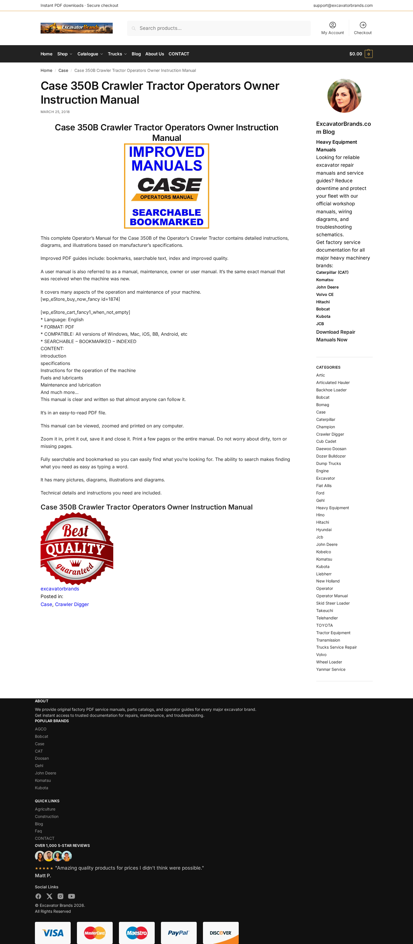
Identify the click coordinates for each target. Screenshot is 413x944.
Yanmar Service (330, 669)
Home (46, 70)
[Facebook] (38, 897)
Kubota (323, 566)
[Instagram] (60, 897)
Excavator (325, 478)
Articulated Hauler (333, 382)
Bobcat (323, 397)
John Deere (326, 544)
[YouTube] (71, 897)
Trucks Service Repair (336, 647)
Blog (39, 823)
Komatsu (324, 559)
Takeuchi (324, 610)
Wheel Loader (329, 661)
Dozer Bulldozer (331, 456)
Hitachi (322, 522)
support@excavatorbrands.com (343, 5)
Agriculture (45, 809)
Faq (38, 830)
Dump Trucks (328, 463)
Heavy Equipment (332, 507)
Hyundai (324, 529)
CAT (39, 751)
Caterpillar (325, 419)
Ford (320, 492)
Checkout (363, 32)
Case (63, 70)
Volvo (321, 654)
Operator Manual (332, 595)
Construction (46, 816)
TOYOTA (324, 625)
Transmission (328, 640)
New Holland (328, 580)
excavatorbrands (60, 589)
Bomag (322, 404)
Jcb (319, 536)
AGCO (41, 728)
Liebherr (324, 573)
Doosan (42, 758)
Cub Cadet (326, 441)
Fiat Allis (324, 485)
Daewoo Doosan (331, 448)
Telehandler (327, 617)
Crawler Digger (72, 604)
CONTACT (44, 838)
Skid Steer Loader (333, 603)
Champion (325, 426)
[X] (49, 897)
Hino (320, 514)
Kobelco (323, 551)
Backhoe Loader (331, 389)
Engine (322, 470)
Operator (324, 588)
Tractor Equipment (333, 632)
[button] (360, 53)
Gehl (320, 500)
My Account (332, 32)
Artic (320, 375)
